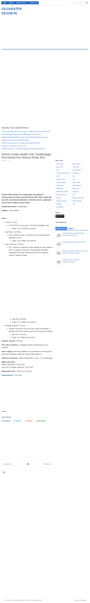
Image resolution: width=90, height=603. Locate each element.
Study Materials (77, 201)
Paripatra (75, 191)
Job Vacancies (60, 179)
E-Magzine (76, 173)
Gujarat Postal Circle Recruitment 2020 (15, 140)
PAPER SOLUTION (62, 191)
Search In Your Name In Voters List (14, 146)
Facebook (6, 421)
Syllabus (59, 204)
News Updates (77, 185)
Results (58, 198)
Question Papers (61, 194)
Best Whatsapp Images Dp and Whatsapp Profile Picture (21, 134)
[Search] (86, 3)
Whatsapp (42, 421)
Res (74, 194)
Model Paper (76, 182)
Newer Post (8, 464)
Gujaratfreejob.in (19, 600)
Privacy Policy (21, 2)
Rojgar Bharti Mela (78, 198)
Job (74, 176)
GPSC (58, 176)
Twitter (18, 421)
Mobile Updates (61, 182)
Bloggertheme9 (37, 600)
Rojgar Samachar (61, 201)
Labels (70, 228)
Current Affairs (77, 170)
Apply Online (76, 164)
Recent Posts (61, 228)
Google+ (29, 421)
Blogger (84, 600)
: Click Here (12, 375)
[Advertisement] (20, 30)
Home (4, 2)
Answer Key (60, 164)
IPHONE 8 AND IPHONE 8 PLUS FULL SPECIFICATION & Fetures (25, 137)
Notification (59, 188)
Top (74, 204)
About (11, 2)
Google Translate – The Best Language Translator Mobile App (23, 149)
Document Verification (62, 173)
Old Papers (76, 188)
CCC (57, 170)
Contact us (33, 2)
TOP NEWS (59, 207)
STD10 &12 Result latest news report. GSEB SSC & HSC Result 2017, (26, 131)
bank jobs (59, 167)
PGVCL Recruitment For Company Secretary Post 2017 (21, 143)
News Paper (60, 185)
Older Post (47, 464)
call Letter (76, 167)
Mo (74, 179)
